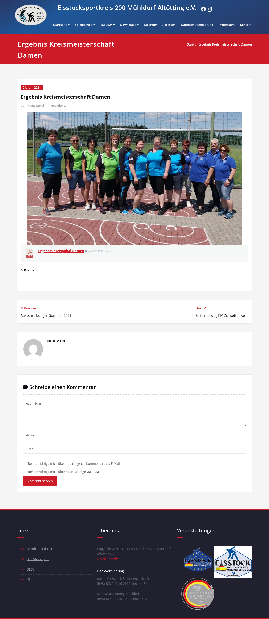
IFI (28, 579)
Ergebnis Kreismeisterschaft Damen (225, 44)
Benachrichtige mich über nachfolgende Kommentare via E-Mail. (74, 463)
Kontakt (246, 25)
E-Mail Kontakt (107, 559)
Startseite (60, 25)
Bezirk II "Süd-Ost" (40, 549)
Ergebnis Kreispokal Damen (61, 251)
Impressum (227, 25)
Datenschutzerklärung (197, 25)
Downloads (128, 25)
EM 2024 (106, 25)
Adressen (169, 25)
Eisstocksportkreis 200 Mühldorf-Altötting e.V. (127, 7)
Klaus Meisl (36, 105)
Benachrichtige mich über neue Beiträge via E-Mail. (64, 472)
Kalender (150, 25)
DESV (30, 569)
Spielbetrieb (83, 25)
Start (190, 44)
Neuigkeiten (59, 105)
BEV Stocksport (38, 559)
